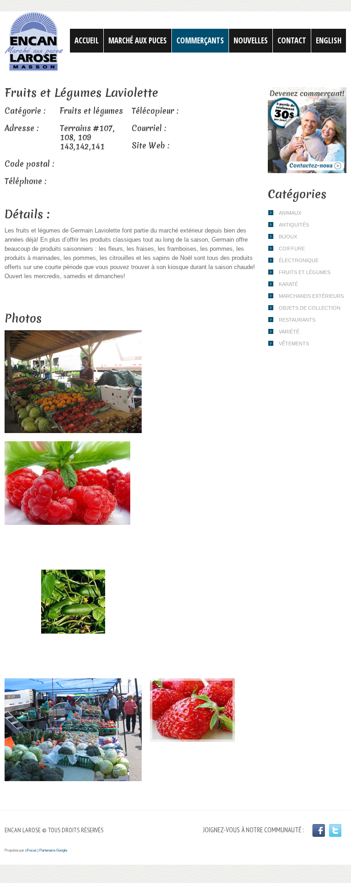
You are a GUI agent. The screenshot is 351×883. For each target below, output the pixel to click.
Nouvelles (251, 40)
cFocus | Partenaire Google (46, 850)
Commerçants (200, 40)
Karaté (288, 284)
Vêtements (294, 343)
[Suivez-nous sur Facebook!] (318, 830)
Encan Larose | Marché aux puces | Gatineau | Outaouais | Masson (34, 41)
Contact (291, 40)
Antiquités (294, 224)
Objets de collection (309, 308)
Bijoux (288, 236)
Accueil (86, 40)
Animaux (290, 213)
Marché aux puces (137, 40)
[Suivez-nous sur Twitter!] (335, 830)
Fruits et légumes (304, 272)
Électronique (299, 260)
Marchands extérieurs (311, 296)
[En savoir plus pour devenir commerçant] (307, 92)
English (328, 40)
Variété (289, 331)
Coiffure (292, 248)
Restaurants (297, 320)
